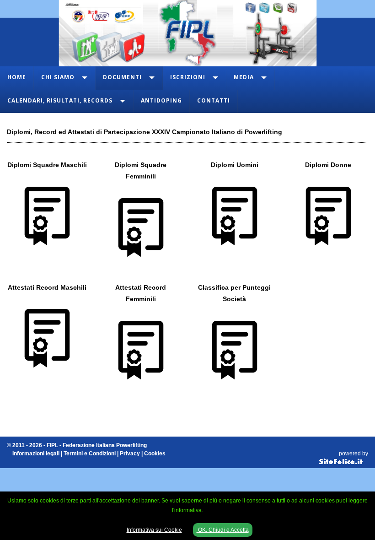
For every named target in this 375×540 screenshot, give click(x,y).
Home (16, 77)
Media (244, 77)
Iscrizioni (187, 77)
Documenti (122, 77)
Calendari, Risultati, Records (59, 100)
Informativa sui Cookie (154, 530)
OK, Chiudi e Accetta (223, 530)
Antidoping (161, 100)
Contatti (213, 100)
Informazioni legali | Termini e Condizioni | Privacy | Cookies (89, 453)
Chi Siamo (58, 77)
